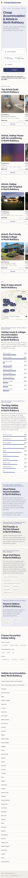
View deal (12, 124)
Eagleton (3, 831)
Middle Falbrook (5, 719)
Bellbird (3, 735)
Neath (2, 777)
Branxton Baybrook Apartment (8, 116)
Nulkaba (3, 781)
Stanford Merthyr (5, 800)
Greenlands (4, 712)
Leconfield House (5, 213)
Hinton (2, 857)
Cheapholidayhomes (12, 3)
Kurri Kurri (3, 765)
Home (4, 8)
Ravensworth (4, 723)
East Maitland (4, 834)
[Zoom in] (26, 292)
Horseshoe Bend (5, 861)
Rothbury (3, 796)
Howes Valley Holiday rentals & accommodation (13, 685)
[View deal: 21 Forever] (12, 153)
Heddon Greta (4, 754)
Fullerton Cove (4, 842)
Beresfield (3, 811)
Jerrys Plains (4, 715)
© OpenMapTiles (12, 316)
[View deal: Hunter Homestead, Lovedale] (12, 251)
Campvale (3, 827)
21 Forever (3, 165)
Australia (9, 8)
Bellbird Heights (5, 738)
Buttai (2, 823)
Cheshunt (3, 708)
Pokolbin (3, 788)
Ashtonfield (4, 808)
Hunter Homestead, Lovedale (8, 263)
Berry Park (3, 815)
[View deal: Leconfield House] (12, 201)
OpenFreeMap (6, 316)
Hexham (3, 854)
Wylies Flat (4, 704)
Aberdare (3, 727)
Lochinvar (3, 769)
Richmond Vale (4, 792)
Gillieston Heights (5, 846)
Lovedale (3, 773)
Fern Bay (3, 838)
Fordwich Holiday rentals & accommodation (11, 681)
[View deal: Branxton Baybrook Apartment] (12, 104)
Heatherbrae (4, 850)
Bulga (2, 696)
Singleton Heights (5, 700)
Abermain (3, 731)
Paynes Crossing (5, 692)
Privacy (2, 875)
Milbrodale (3, 689)
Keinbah (3, 761)
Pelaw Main (4, 784)
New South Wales (16, 8)
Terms (7, 875)
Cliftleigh (3, 746)
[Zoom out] (26, 294)
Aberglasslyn (4, 804)
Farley (2, 750)
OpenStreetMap (6, 318)
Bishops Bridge (5, 742)
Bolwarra (3, 819)
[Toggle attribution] (26, 316)
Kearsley (3, 758)
